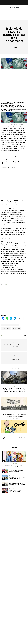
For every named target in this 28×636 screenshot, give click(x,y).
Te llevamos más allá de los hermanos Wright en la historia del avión (14, 415)
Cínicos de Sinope (14, 7)
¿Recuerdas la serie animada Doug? (14, 438)
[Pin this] (17, 47)
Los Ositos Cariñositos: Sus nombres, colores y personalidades (16, 472)
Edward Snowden (6, 325)
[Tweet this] (13, 47)
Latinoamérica (16, 328)
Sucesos (14, 26)
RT (7, 285)
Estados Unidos (6, 328)
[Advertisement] (14, 85)
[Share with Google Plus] (15, 47)
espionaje (16, 325)
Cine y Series (14, 463)
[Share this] (11, 47)
